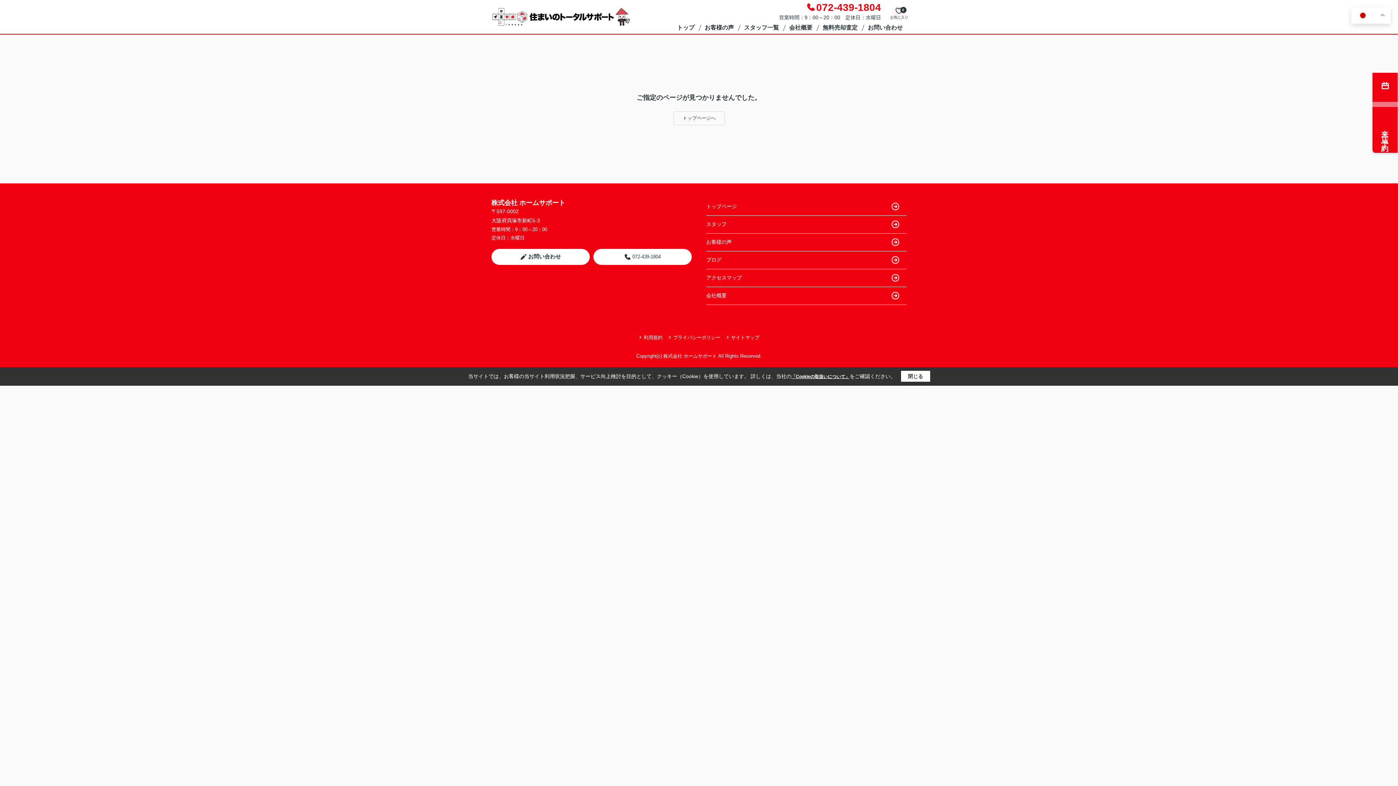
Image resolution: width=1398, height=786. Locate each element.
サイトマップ (745, 337)
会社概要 (801, 27)
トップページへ (699, 118)
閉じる (915, 376)
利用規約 (653, 337)
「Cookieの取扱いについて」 (820, 376)
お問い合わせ (885, 27)
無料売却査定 (840, 27)
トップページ (721, 206)
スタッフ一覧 (761, 27)
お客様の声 (719, 27)
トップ (686, 27)
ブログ (714, 260)
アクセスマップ (724, 278)
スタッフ (716, 224)
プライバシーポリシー (696, 337)
